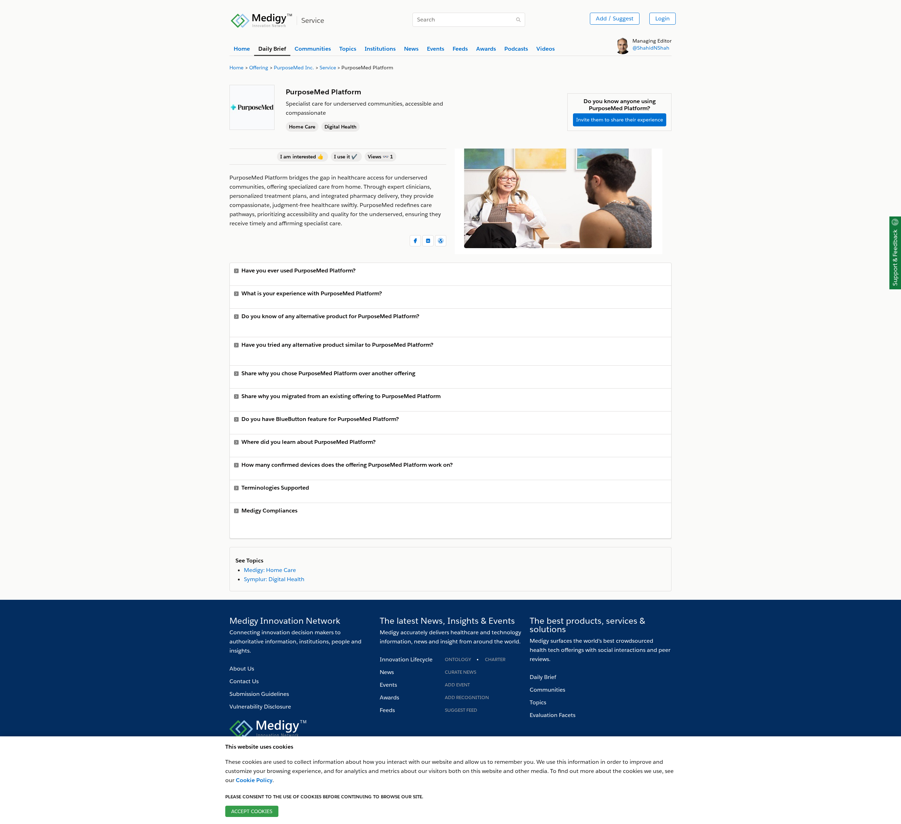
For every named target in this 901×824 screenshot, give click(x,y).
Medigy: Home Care (270, 570)
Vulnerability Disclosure (260, 706)
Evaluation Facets (552, 715)
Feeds (387, 710)
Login (662, 18)
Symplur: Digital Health (274, 579)
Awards (389, 697)
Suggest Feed (461, 710)
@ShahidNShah (650, 48)
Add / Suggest (615, 18)
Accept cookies (251, 811)
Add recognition (467, 697)
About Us (241, 668)
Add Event (457, 685)
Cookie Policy (254, 780)
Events (388, 684)
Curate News (460, 672)
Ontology (458, 659)
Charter (495, 659)
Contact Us (244, 681)
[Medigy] (261, 19)
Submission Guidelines (259, 694)
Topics (538, 702)
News (387, 672)
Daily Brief (543, 677)
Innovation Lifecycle (406, 659)
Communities (547, 689)
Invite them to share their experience (619, 120)
